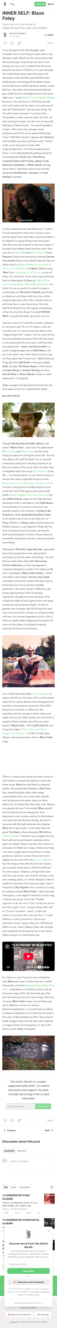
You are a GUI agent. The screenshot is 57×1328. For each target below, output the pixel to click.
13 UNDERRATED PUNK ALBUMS (16, 1197)
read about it (40, 471)
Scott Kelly (19, 253)
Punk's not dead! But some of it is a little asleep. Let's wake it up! (20, 1204)
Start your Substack (21, 1314)
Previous (11, 1130)
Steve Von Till (38, 253)
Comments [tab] (9, 1151)
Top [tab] (5, 1187)
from (33, 97)
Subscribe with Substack (30, 1282)
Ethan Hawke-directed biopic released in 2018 (27, 483)
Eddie (26, 97)
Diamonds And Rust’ (36, 284)
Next (47, 1130)
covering (7, 284)
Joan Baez (17, 284)
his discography (41, 694)
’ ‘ (24, 284)
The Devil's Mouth (17, 33)
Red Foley (10, 451)
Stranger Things (45, 97)
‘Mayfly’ (46, 860)
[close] (48, 1231)
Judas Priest (43, 280)
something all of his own (27, 272)
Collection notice (28, 1307)
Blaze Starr (27, 451)
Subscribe (40, 4)
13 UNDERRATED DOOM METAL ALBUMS (21, 1221)
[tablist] (15, 1151)
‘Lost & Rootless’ (11, 836)
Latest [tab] (13, 1187)
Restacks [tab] (21, 1151)
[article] (28, 1204)
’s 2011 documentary (37, 495)
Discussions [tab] (24, 1187)
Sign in (51, 4)
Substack (14, 1321)
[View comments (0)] (12, 43)
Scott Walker (27, 264)
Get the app (43, 1314)
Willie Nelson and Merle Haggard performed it (24, 731)
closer (38, 860)
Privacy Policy (33, 1294)
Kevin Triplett (18, 495)
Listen (50, 35)
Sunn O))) (20, 268)
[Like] (5, 43)
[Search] (52, 1187)
